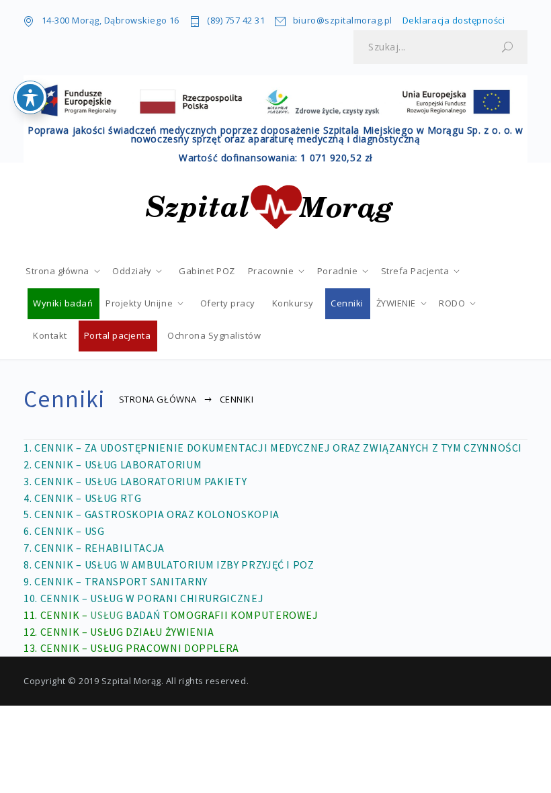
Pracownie (271, 271)
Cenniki (347, 303)
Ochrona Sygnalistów (214, 335)
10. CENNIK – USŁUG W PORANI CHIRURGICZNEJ (143, 598)
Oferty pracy (227, 303)
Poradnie (337, 271)
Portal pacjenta (117, 335)
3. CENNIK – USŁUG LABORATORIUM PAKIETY (135, 481)
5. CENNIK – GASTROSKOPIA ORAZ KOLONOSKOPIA (152, 514)
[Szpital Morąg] (275, 208)
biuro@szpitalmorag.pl (342, 20)
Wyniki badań (63, 303)
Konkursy (293, 303)
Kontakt (50, 335)
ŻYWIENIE (396, 303)
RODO (452, 303)
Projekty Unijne (139, 303)
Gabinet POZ (207, 271)
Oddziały (131, 271)
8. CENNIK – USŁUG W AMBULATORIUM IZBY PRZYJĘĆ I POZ (169, 564)
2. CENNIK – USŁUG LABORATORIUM (113, 464)
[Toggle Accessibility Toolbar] (30, 97)
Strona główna (57, 271)
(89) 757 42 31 (236, 20)
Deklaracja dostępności (453, 20)
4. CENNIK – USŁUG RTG (82, 498)
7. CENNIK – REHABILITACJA (94, 547)
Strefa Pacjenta (415, 271)
